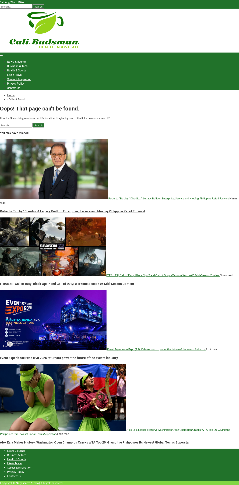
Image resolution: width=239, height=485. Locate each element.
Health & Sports (16, 70)
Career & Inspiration (19, 79)
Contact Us (13, 88)
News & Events (16, 61)
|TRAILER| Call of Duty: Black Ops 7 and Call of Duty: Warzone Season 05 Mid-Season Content (163, 275)
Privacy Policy (15, 83)
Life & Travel (14, 75)
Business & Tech (17, 66)
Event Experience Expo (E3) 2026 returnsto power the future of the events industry (156, 349)
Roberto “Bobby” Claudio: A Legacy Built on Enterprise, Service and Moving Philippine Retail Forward (169, 198)
